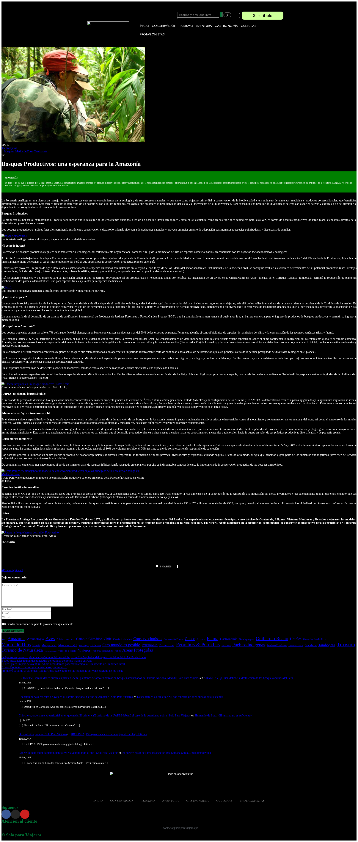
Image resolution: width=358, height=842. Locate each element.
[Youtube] (24, 814)
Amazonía (16, 638)
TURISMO (186, 26)
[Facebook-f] (6, 814)
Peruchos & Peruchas (198, 644)
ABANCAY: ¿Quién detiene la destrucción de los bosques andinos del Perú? (249, 678)
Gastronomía (228, 639)
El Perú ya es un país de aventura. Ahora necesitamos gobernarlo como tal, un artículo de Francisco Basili (63, 664)
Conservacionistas (147, 639)
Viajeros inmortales (102, 650)
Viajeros (84, 650)
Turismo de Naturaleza (22, 650)
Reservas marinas (295, 645)
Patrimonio (150, 645)
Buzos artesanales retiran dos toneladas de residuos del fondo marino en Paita (46, 660)
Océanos (95, 645)
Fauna (212, 638)
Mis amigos (84, 645)
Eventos (201, 639)
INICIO (144, 26)
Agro (3, 639)
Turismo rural (50, 651)
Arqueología (35, 639)
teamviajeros (9, 148)
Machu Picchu (320, 639)
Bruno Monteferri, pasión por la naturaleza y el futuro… (34, 667)
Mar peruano (49, 645)
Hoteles (296, 639)
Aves (50, 638)
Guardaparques (246, 639)
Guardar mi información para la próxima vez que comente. (39, 624)
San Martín (311, 645)
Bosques (9, 151)
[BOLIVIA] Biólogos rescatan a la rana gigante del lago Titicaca (109, 734)
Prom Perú (226, 645)
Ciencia (116, 639)
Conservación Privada (173, 639)
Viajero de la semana (67, 651)
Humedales (308, 639)
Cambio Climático (89, 639)
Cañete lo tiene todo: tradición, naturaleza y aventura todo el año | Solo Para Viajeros (68, 752)
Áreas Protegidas (137, 649)
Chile (108, 639)
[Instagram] (15, 814)
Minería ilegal (67, 645)
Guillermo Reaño (272, 638)
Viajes (117, 650)
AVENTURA (204, 26)
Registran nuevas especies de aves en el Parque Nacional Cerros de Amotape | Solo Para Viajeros (76, 696)
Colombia (126, 639)
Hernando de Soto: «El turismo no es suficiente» (223, 715)
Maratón (36, 645)
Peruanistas (166, 645)
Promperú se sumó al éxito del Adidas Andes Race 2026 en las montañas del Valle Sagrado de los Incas (62, 670)
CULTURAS (248, 26)
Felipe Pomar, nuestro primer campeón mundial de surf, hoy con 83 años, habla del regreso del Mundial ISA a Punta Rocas (73, 657)
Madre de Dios (24, 151)
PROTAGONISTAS (152, 34)
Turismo (346, 644)
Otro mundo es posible (121, 645)
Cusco (190, 638)
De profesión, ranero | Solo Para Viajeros (43, 734)
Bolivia (59, 639)
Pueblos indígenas (248, 644)
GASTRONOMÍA (226, 26)
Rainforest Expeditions (277, 645)
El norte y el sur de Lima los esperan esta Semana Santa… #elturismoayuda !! (167, 752)
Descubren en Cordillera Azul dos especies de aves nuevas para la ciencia (180, 696)
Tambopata (40, 151)
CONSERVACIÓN (164, 26)
